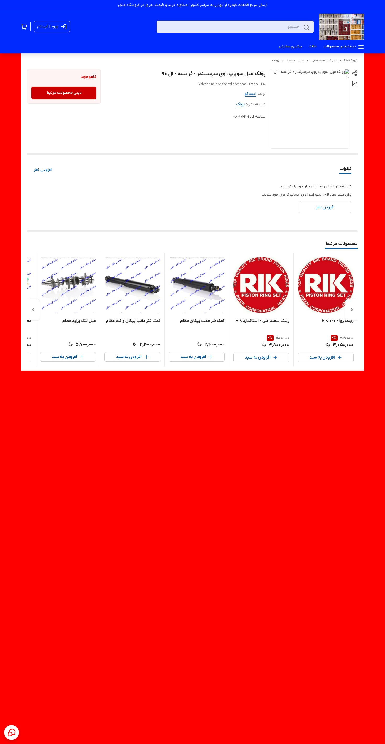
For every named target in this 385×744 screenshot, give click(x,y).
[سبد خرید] (24, 27)
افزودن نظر (43, 169)
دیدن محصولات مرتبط (64, 92)
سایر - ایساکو (295, 60)
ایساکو (250, 93)
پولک (275, 60)
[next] (33, 309)
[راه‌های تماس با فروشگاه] (11, 732)
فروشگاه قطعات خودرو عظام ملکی (335, 60)
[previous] (351, 309)
